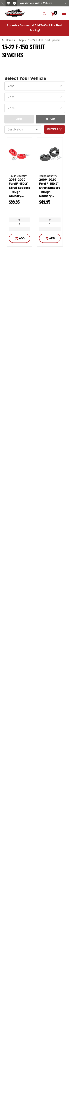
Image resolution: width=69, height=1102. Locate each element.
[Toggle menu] (64, 12)
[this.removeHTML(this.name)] (19, 154)
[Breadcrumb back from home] (4, 40)
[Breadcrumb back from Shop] (15, 40)
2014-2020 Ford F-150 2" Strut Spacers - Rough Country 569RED (19, 188)
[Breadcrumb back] (26, 40)
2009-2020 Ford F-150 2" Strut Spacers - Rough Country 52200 (49, 188)
